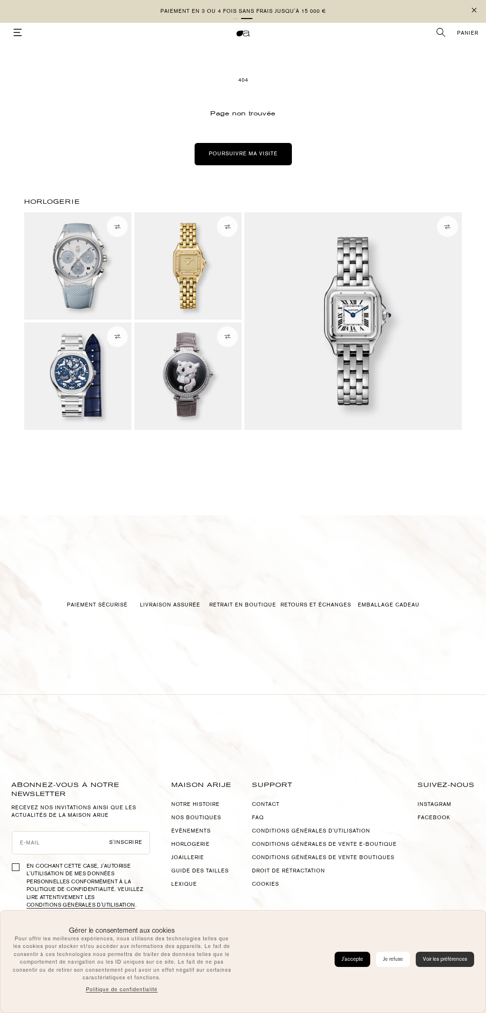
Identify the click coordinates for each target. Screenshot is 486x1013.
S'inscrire (125, 842)
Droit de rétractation (288, 871)
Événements (191, 831)
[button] (246, 18)
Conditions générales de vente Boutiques (323, 857)
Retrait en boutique (242, 605)
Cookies (265, 884)
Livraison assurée (170, 605)
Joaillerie (187, 857)
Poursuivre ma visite (243, 154)
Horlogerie (190, 844)
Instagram (434, 804)
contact (266, 804)
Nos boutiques (196, 817)
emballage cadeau (389, 605)
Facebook (434, 817)
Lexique (184, 884)
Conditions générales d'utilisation (81, 905)
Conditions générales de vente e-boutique (324, 844)
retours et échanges (315, 605)
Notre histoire (195, 804)
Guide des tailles (200, 871)
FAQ (258, 817)
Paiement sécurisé (97, 605)
